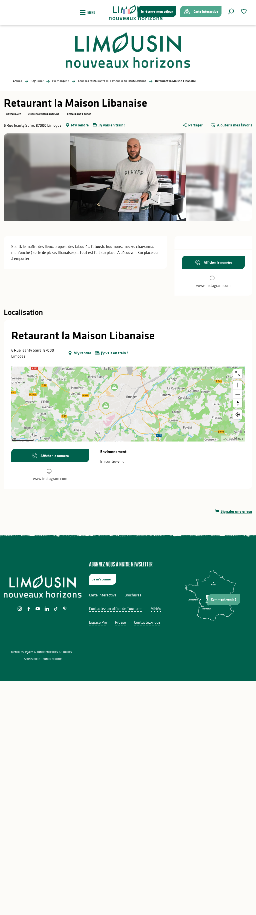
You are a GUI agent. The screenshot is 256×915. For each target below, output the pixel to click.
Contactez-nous (147, 622)
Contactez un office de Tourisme (115, 608)
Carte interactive (102, 594)
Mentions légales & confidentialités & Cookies (41, 652)
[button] (231, 11)
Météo (155, 608)
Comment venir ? (223, 599)
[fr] (127, 11)
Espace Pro (98, 622)
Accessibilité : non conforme (43, 659)
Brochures (132, 594)
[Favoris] (244, 11)
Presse (120, 622)
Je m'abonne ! (102, 579)
